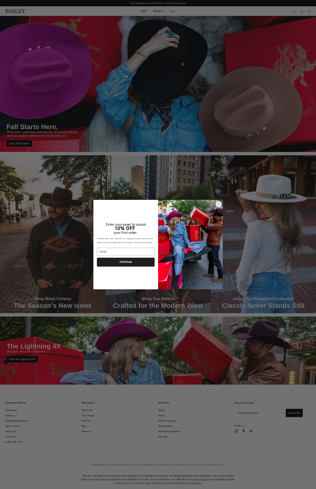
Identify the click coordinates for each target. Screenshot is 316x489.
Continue (126, 262)
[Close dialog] (218, 204)
